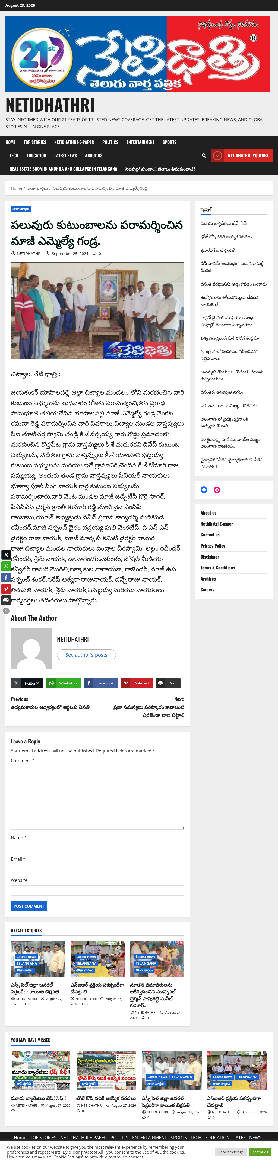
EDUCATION (36, 155)
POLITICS (110, 142)
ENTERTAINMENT (140, 142)
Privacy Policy (213, 545)
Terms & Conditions (218, 567)
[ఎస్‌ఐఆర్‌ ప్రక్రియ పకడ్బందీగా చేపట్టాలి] (237, 1070)
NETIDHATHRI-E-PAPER (74, 142)
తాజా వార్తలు (21, 209)
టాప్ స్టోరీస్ (24, 1083)
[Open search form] (204, 155)
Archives (208, 578)
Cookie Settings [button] (230, 1151)
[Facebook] (204, 489)
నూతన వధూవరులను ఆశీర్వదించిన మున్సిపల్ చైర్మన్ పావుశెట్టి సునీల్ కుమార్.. (153, 994)
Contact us (210, 534)
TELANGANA (27, 963)
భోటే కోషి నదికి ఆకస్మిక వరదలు (106, 1097)
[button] (6, 611)
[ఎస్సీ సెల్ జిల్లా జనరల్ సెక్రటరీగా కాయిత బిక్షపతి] (172, 1070)
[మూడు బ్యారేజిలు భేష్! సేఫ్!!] (41, 1070)
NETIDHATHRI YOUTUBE (248, 155)
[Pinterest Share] (6, 589)
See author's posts (86, 654)
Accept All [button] (260, 1151)
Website (19, 880)
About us (93, 155)
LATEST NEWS (65, 155)
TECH (14, 155)
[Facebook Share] (6, 577)
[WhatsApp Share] (6, 566)
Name (19, 838)
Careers (207, 589)
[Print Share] (6, 600)
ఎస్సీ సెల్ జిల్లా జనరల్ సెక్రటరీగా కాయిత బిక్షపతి (35, 988)
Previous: (50, 702)
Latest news (26, 956)
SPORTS (169, 142)
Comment (23, 761)
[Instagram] (217, 490)
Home (10, 142)
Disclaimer (210, 556)
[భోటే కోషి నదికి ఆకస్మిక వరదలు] (106, 1070)
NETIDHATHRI (50, 104)
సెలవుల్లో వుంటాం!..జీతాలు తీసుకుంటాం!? (160, 168)
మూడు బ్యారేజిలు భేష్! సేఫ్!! (38, 1097)
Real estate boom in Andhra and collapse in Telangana (63, 168)
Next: (148, 706)
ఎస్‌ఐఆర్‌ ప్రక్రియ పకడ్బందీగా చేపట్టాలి (97, 988)
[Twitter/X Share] (6, 555)
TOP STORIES (35, 142)
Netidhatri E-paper (217, 523)
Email (18, 859)
